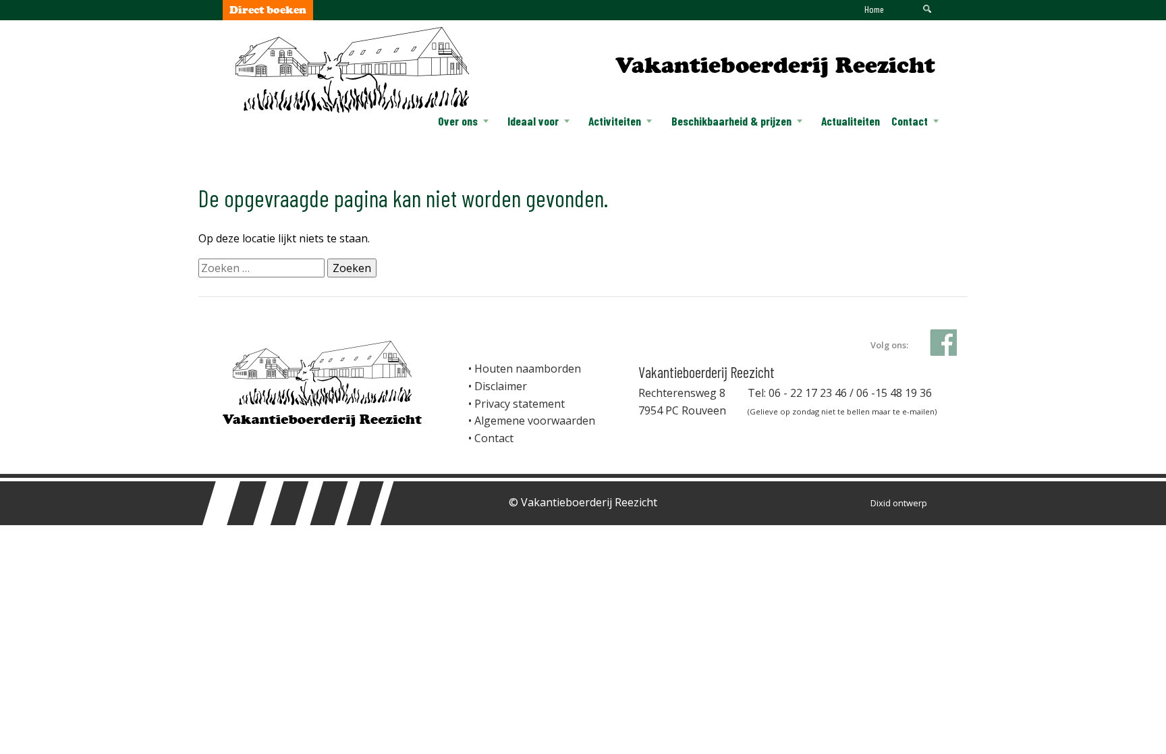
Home (874, 9)
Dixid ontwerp (898, 503)
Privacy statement (519, 403)
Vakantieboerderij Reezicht (775, 65)
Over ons (458, 120)
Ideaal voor (533, 120)
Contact (909, 120)
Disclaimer (500, 386)
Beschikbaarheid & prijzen (731, 120)
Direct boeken (267, 9)
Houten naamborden (527, 368)
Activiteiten (614, 120)
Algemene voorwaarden (534, 420)
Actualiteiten (850, 120)
